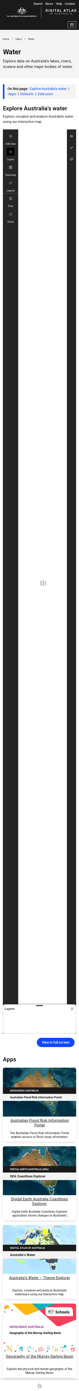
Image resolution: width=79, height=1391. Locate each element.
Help (59, 4)
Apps (12, 94)
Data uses (45, 94)
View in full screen (56, 1042)
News (49, 4)
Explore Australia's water (48, 89)
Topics (18, 39)
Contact (70, 4)
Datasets (27, 94)
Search (38, 4)
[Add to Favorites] (39, 1385)
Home (6, 39)
